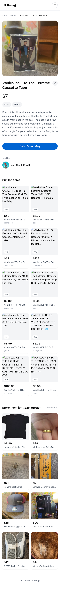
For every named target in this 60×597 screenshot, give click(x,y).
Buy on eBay (33, 146)
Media (13, 15)
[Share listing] (55, 83)
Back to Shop (32, 580)
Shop (4, 15)
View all (51, 407)
